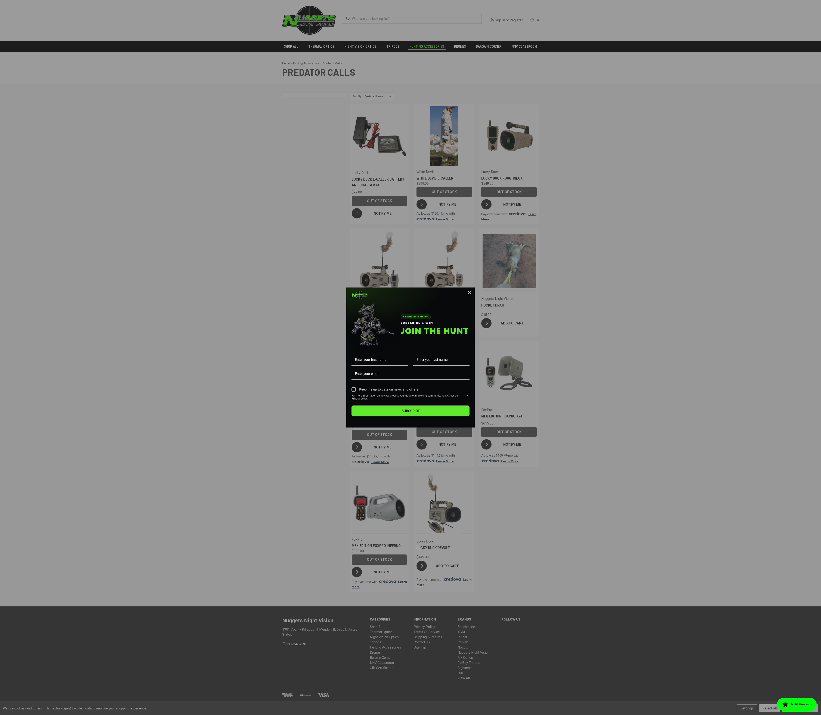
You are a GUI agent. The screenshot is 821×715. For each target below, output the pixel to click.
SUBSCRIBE (411, 411)
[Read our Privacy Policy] (467, 396)
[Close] (469, 292)
